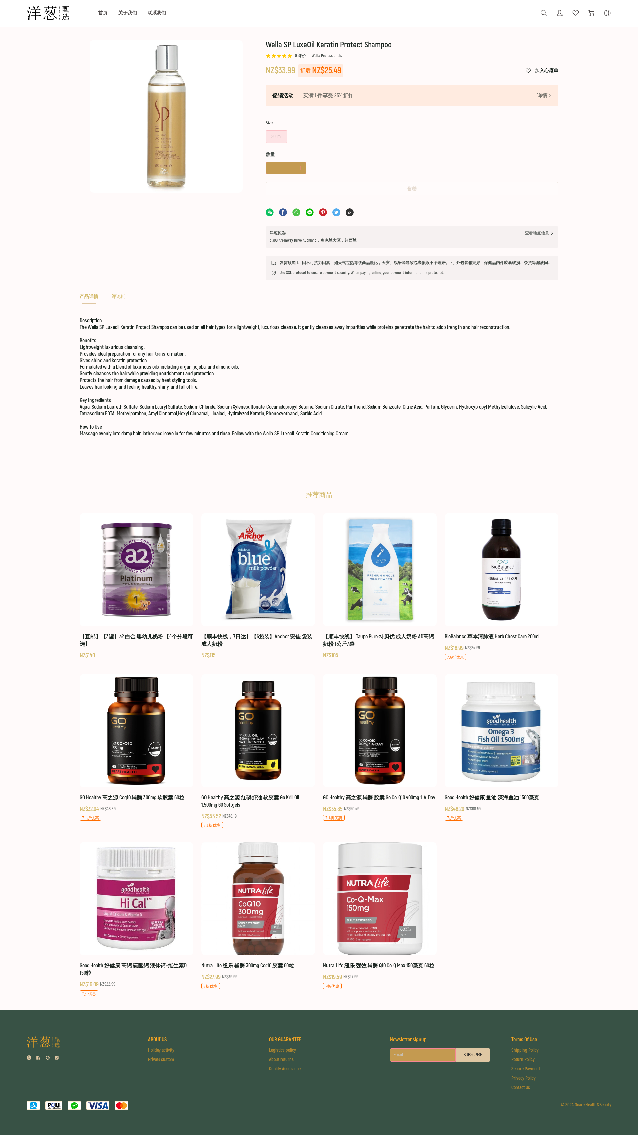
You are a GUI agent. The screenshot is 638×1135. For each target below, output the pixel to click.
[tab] (89, 298)
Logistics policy (282, 1050)
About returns (281, 1059)
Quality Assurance (285, 1069)
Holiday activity (161, 1050)
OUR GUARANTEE (285, 1039)
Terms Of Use (524, 1039)
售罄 (412, 189)
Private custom (161, 1059)
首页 (103, 13)
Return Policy (523, 1059)
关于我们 (127, 13)
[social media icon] (29, 1058)
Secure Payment (525, 1069)
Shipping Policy (525, 1050)
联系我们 (157, 13)
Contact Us (520, 1087)
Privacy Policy (523, 1078)
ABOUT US (157, 1039)
